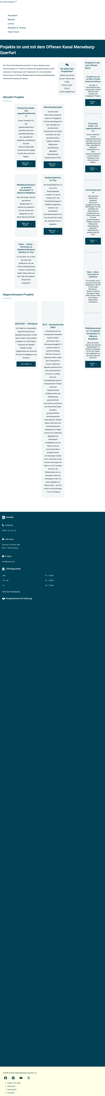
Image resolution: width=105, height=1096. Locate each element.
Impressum (11, 1086)
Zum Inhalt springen (7, 2)
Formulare (10, 1093)
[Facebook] (5, 1079)
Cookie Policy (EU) (13, 1083)
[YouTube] (20, 1079)
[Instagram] (13, 1079)
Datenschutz (12, 1089)
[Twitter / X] (28, 1079)
